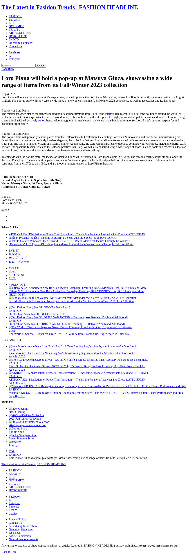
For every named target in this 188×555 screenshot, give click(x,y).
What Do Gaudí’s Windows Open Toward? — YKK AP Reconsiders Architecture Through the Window (69, 241)
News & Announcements (23, 539)
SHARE (14, 268)
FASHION (15, 16)
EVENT (14, 250)
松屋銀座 (15, 254)
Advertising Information (23, 526)
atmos (41, 120)
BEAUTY (15, 19)
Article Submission (20, 536)
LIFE (12, 22)
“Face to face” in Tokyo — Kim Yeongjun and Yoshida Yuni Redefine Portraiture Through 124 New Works (71, 244)
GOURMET (16, 26)
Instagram (14, 59)
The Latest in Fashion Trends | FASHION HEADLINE (69, 7)
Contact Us (15, 46)
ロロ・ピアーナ (19, 261)
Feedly (13, 509)
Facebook (14, 52)
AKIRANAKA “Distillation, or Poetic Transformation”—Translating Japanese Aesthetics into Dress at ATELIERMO (77, 234)
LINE (12, 278)
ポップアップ (17, 257)
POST (12, 271)
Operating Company (20, 42)
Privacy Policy (17, 519)
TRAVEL (14, 29)
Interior (109, 113)
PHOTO (14, 39)
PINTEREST (17, 275)
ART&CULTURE (20, 32)
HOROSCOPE (18, 36)
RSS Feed (15, 532)
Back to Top (8, 551)
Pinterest (14, 506)
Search (40, 65)
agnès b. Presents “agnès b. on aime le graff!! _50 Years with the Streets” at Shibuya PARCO (63, 237)
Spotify (13, 513)
